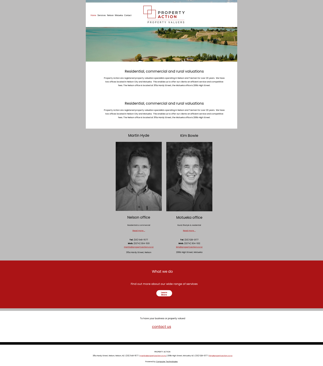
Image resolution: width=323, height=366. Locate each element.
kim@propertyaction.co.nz (189, 247)
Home (93, 15)
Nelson (110, 15)
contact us (161, 326)
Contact (127, 15)
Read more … (138, 230)
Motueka (119, 15)
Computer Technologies (167, 361)
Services (101, 15)
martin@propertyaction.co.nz (139, 247)
